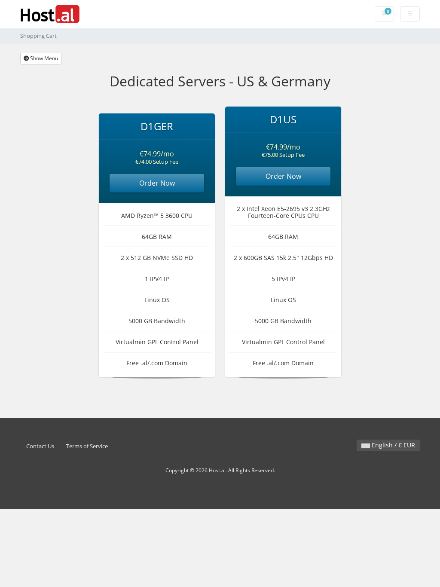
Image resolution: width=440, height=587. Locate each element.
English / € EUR (392, 445)
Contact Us (40, 446)
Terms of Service (87, 446)
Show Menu (43, 58)
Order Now (157, 183)
